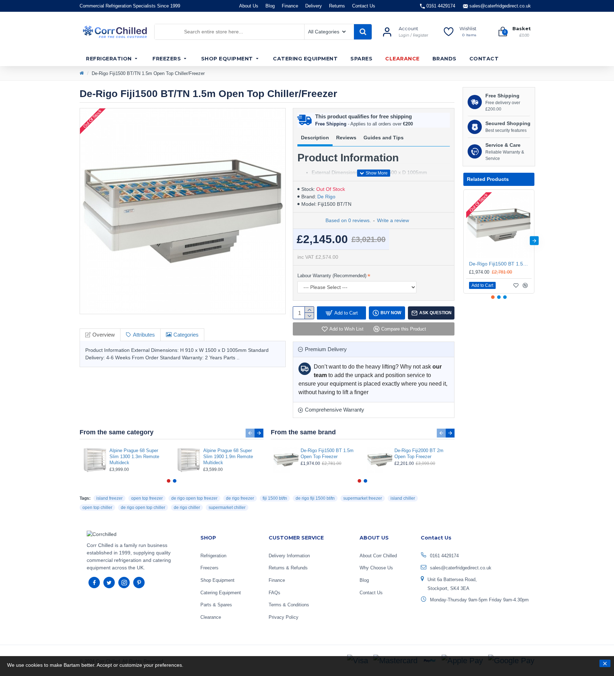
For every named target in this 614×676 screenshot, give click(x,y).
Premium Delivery (326, 349)
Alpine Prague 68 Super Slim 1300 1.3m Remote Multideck (134, 456)
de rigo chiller (187, 507)
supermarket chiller (227, 507)
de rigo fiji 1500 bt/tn (315, 498)
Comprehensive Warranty (334, 410)
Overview (103, 335)
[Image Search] (175, 32)
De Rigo (326, 196)
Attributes (144, 335)
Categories (186, 335)
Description (315, 137)
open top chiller (97, 507)
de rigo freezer (240, 498)
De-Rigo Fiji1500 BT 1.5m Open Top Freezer (327, 453)
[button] (250, 433)
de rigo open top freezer (194, 498)
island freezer (109, 498)
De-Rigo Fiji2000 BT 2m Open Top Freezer (418, 453)
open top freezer (147, 498)
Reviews (346, 137)
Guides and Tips (383, 137)
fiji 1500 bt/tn (275, 498)
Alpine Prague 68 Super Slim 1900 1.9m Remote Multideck (228, 456)
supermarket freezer (362, 498)
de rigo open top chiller (143, 507)
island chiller (403, 498)
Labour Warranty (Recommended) (331, 275)
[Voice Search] (160, 32)
